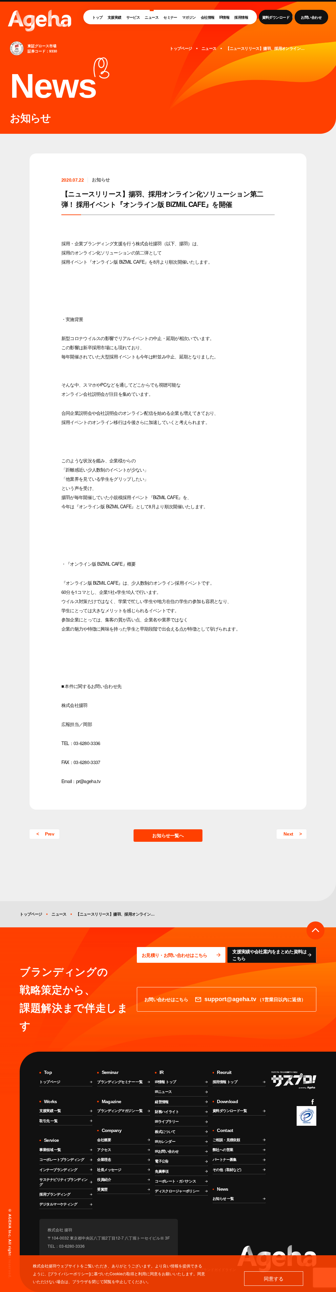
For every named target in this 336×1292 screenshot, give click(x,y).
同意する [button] (274, 1278)
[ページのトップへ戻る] (315, 930)
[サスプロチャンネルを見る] (293, 1080)
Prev (49, 834)
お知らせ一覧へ (168, 835)
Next (288, 834)
